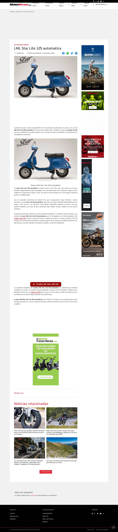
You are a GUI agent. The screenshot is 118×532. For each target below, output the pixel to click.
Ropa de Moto (86, 4)
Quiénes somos (14, 516)
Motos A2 (45, 521)
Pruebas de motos (49, 4)
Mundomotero (101, 4)
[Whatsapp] (67, 53)
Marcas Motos (61, 4)
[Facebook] (63, 53)
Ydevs (38, 529)
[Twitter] (72, 53)
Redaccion (18, 393)
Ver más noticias (45, 471)
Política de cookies (102, 529)
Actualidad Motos (28, 11)
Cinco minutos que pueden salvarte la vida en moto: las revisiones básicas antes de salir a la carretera (29, 411)
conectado (33, 495)
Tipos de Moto (74, 4)
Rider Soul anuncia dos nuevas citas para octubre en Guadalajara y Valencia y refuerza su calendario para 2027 (61, 411)
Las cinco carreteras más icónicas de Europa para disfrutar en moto (61, 439)
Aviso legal (90, 529)
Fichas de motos (35, 4)
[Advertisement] (59, 26)
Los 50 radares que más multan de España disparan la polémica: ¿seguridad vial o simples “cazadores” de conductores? (28, 441)
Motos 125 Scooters (48, 519)
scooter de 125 (36, 292)
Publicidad (12, 519)
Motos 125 (45, 516)
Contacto (12, 513)
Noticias (19, 11)
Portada (12, 11)
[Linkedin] (76, 53)
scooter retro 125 (20, 218)
